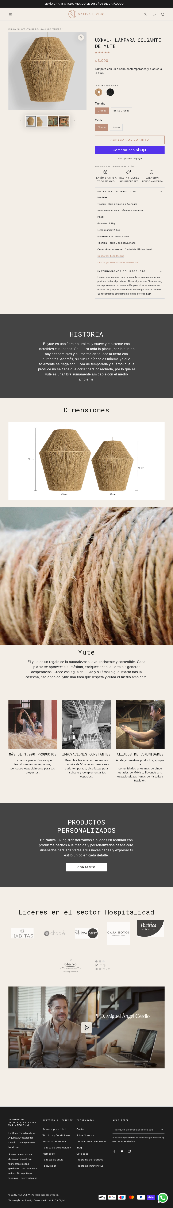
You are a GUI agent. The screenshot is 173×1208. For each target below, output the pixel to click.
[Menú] (10, 14)
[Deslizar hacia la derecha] (74, 121)
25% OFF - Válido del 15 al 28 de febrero (39, 29)
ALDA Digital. (59, 1200)
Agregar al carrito (130, 139)
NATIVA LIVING (26, 1195)
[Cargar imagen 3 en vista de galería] (53, 121)
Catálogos (82, 1153)
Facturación (50, 1166)
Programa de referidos (90, 1159)
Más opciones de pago (130, 158)
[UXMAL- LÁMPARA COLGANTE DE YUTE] (98, 92)
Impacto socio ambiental (91, 1141)
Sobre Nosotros (85, 1135)
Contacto (82, 1129)
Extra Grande (122, 110)
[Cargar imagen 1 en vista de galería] (31, 121)
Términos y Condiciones (56, 1135)
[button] (162, 14)
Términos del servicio (55, 1141)
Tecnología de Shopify (20, 1200)
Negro (116, 127)
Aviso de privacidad (54, 1129)
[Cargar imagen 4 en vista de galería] (64, 121)
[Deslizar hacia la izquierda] (21, 121)
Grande (102, 110)
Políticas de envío (53, 1159)
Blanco (102, 127)
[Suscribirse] (163, 1129)
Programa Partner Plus (90, 1166)
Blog (79, 1147)
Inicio (11, 29)
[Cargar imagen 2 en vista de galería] (42, 121)
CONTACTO (86, 867)
